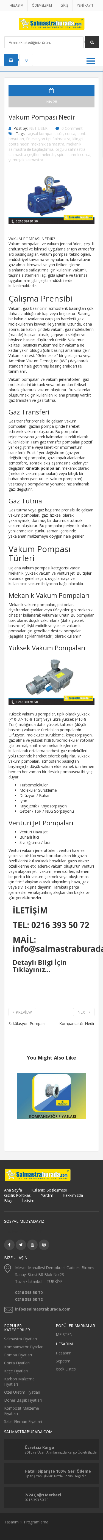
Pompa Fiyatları (18, 1354)
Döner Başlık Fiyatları (23, 1400)
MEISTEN (64, 1334)
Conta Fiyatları (17, 1362)
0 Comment (72, 128)
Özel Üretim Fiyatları (22, 1392)
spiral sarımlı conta (73, 154)
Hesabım (16, 5)
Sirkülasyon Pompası (27, 1023)
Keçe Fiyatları (16, 1370)
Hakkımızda (73, 1195)
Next (82, 1012)
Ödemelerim (42, 5)
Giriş (64, 5)
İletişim (28, 1200)
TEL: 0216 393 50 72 (51, 925)
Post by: (20, 128)
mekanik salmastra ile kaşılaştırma (45, 146)
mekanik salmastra (47, 144)
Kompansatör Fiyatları (23, 1346)
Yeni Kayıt (85, 5)
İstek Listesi (66, 1369)
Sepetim (63, 1361)
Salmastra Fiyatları (20, 1338)
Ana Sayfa (13, 1190)
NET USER (38, 128)
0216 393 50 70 (29, 1292)
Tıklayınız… (32, 969)
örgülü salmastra (70, 149)
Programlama (36, 1522)
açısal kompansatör (45, 133)
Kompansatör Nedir (76, 1023)
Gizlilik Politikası (18, 1195)
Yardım (47, 1195)
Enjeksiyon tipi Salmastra (48, 138)
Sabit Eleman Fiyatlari (23, 1421)
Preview (24, 1012)
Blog (8, 1200)
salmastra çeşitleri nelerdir (32, 154)
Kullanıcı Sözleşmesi (49, 1190)
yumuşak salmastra (26, 159)
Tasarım (11, 1522)
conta (70, 133)
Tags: (21, 133)
